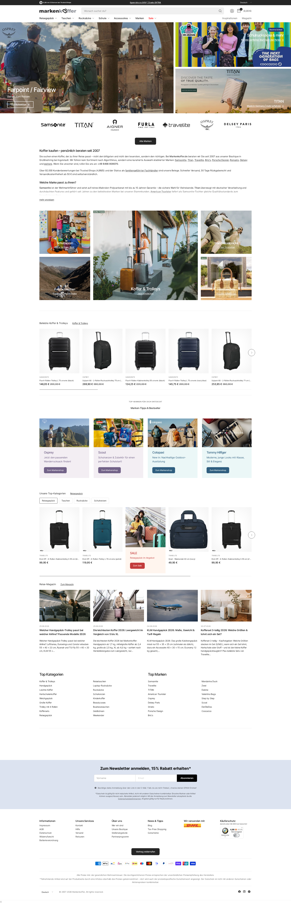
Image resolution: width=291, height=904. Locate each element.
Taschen (66, 500)
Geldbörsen (98, 711)
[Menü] (242, 828)
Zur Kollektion (20, 104)
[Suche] (220, 10)
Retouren (79, 836)
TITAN (151, 690)
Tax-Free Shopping (157, 829)
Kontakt (79, 825)
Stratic (151, 707)
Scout (204, 702)
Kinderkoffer (99, 698)
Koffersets (44, 711)
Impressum (44, 825)
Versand (79, 833)
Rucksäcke (82, 500)
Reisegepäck (76, 493)
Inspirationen (229, 18)
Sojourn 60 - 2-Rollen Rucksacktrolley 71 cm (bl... (232, 380)
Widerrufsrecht (46, 836)
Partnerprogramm (120, 836)
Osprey (85, 377)
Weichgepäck (46, 698)
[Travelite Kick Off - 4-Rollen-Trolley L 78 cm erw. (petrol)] (102, 529)
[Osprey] (64, 448)
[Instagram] (244, 891)
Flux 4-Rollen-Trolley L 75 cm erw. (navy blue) (187, 380)
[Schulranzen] (64, 232)
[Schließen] (1, 902)
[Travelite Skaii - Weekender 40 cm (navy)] (189, 529)
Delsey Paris (154, 702)
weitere (48, 163)
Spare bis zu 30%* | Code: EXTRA (145, 2)
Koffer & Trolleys (80, 323)
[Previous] (39, 352)
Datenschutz (45, 833)
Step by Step (208, 698)
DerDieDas (207, 707)
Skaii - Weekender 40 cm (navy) (182, 559)
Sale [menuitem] (151, 18)
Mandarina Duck (209, 681)
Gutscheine (153, 833)
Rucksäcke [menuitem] (85, 18)
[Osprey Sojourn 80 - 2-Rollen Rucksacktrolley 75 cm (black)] (102, 351)
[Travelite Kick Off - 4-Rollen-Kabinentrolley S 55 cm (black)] (59, 529)
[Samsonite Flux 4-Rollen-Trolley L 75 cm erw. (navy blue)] (189, 351)
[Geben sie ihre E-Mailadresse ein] (187, 778)
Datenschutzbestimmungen (129, 799)
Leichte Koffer (46, 690)
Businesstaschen (101, 707)
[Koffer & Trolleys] (145, 255)
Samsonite (180, 160)
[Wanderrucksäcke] (226, 232)
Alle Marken (145, 141)
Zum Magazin (67, 584)
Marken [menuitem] (139, 18)
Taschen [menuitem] (66, 18)
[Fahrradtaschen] (64, 278)
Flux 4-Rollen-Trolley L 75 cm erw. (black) (56, 380)
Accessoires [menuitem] (121, 18)
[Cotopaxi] (172, 448)
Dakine (205, 690)
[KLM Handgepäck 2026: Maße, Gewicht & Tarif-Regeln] (172, 606)
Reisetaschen (99, 681)
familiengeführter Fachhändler (141, 170)
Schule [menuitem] (102, 18)
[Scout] (118, 448)
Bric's (208, 160)
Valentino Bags (209, 694)
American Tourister (157, 694)
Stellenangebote (120, 833)
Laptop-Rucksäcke (102, 685)
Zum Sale (137, 565)
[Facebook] (239, 891)
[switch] (236, 835)
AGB (41, 829)
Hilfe (77, 829)
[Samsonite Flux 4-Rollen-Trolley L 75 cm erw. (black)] (59, 351)
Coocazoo (206, 711)
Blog (150, 825)
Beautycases (99, 702)
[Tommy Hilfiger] (227, 448)
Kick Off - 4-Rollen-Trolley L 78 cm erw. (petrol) (101, 559)
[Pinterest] (249, 891)
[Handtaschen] (226, 278)
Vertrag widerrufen (145, 851)
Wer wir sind (117, 825)
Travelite (199, 160)
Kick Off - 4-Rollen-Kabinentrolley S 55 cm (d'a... (232, 559)
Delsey (243, 160)
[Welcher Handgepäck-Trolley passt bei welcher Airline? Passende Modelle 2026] (64, 606)
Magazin (247, 18)
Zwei (204, 685)
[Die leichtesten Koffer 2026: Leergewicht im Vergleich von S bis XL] (118, 606)
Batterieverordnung (48, 840)
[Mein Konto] (232, 10)
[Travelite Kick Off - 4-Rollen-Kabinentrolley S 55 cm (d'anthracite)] (232, 529)
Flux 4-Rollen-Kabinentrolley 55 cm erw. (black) (145, 380)
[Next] (251, 352)
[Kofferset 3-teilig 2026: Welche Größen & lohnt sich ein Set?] (226, 606)
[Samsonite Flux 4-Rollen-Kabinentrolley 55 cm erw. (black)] (145, 351)
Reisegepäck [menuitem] (46, 18)
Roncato (234, 160)
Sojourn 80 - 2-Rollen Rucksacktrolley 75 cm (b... (102, 380)
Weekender (98, 715)
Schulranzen (100, 500)
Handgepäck (45, 685)
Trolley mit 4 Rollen (48, 707)
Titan (190, 160)
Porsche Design (220, 160)
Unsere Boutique (120, 829)
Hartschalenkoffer (48, 694)
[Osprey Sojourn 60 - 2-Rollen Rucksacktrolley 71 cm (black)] (232, 351)
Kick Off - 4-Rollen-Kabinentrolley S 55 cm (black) (59, 559)
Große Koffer (45, 702)
